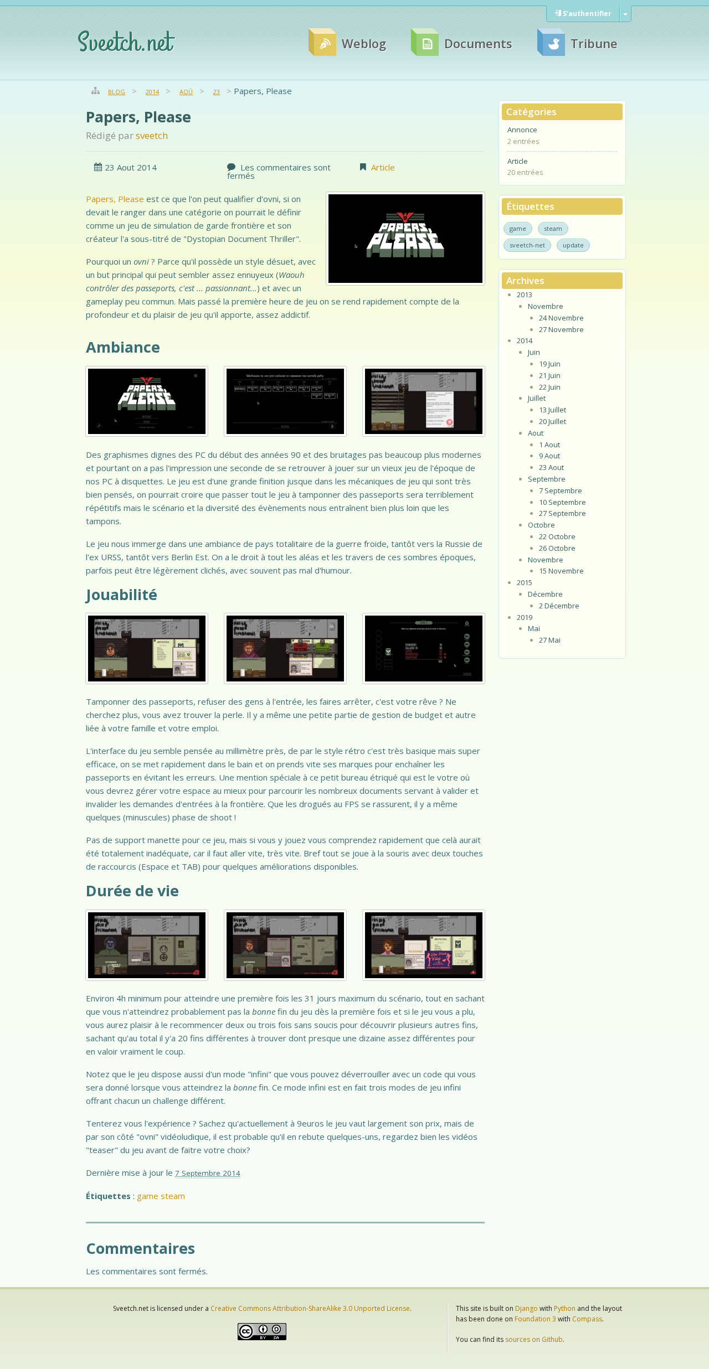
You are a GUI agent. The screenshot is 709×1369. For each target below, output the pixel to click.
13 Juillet (552, 410)
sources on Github (534, 1339)
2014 (152, 91)
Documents (478, 43)
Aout (535, 433)
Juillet (537, 398)
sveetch (152, 135)
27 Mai (550, 640)
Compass (587, 1319)
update (573, 245)
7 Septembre (560, 490)
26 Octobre (557, 548)
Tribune (594, 43)
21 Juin (550, 375)
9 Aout (549, 456)
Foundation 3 (535, 1319)
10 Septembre (562, 502)
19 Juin (550, 364)
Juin (534, 352)
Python (565, 1308)
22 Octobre (557, 536)
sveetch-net (527, 245)
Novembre (545, 306)
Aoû (186, 91)
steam (173, 1195)
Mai (534, 628)
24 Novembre (561, 318)
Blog (116, 91)
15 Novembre (561, 571)
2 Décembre (559, 606)
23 (216, 91)
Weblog (364, 43)
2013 (524, 294)
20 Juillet (552, 421)
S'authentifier (586, 13)
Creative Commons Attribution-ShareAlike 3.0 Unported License (310, 1308)
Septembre (547, 479)
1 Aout (549, 445)
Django (526, 1308)
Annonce (522, 130)
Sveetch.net (124, 43)
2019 (524, 617)
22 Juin (550, 387)
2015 (524, 582)
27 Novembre (561, 329)
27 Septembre (562, 513)
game (147, 1195)
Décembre (545, 594)
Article (383, 167)
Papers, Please (138, 116)
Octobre (541, 525)
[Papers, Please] (405, 238)
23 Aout (551, 467)
